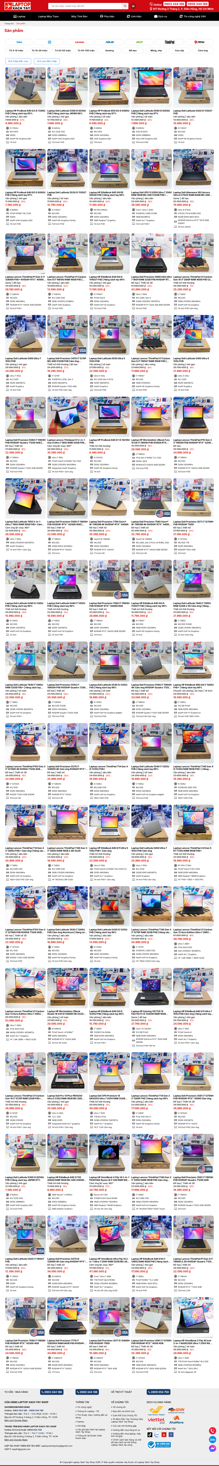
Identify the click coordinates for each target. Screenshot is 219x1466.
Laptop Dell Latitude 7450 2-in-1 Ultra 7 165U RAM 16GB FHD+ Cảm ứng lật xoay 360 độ (23, 523)
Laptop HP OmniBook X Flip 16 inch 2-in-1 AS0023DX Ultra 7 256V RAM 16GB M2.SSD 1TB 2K (192, 1342)
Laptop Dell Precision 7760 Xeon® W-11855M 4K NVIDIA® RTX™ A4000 (108, 523)
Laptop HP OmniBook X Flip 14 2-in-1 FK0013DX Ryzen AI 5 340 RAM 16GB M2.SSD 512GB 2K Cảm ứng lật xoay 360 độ (109, 1178)
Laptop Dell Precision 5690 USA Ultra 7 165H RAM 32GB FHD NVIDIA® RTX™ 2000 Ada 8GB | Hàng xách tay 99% (151, 278)
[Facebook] (171, 1434)
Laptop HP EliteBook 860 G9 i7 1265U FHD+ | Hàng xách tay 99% (193, 686)
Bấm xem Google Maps (16, 1420)
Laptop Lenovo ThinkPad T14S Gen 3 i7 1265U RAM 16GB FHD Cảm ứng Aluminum (151, 1178)
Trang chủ (9, 23)
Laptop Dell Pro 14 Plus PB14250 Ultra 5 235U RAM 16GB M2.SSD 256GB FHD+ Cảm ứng (64, 1097)
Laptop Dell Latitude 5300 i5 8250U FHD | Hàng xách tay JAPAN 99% (66, 112)
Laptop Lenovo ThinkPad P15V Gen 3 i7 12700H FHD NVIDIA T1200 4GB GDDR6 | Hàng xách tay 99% (25, 931)
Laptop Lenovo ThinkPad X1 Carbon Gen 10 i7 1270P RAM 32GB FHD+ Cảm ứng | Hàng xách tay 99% (24, 1097)
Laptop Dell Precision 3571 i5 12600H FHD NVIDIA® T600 (109, 1342)
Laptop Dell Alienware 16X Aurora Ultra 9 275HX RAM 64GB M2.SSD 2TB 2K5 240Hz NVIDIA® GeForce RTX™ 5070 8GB (191, 194)
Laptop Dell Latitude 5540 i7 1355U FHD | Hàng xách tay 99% (150, 767)
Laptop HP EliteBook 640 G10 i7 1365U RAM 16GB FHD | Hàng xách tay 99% (149, 1260)
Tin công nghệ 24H (195, 16)
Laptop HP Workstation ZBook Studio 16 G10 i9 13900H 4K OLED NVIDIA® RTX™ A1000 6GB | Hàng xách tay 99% (65, 1012)
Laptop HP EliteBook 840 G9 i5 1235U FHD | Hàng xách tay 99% (106, 1012)
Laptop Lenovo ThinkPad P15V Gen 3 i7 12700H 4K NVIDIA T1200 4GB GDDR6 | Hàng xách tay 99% (25, 768)
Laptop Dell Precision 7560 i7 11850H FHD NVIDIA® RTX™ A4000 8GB (109, 604)
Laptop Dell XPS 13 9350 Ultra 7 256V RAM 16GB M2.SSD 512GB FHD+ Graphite (151, 194)
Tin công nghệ (84, 1407)
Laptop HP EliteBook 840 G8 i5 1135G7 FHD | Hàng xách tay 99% (149, 604)
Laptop (21, 16)
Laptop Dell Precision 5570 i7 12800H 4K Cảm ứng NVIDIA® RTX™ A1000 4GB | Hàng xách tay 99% (66, 768)
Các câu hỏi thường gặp (125, 1426)
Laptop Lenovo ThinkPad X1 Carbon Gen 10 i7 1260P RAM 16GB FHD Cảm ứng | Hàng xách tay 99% (192, 278)
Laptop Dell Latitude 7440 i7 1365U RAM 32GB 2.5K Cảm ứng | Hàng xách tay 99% (192, 604)
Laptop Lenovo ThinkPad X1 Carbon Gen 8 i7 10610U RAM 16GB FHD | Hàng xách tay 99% (66, 278)
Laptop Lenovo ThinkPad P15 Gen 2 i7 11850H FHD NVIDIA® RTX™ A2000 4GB (192, 441)
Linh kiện (136, 16)
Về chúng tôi (119, 1407)
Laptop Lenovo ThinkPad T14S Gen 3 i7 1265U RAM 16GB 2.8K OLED (67, 849)
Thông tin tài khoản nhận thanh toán (89, 1436)
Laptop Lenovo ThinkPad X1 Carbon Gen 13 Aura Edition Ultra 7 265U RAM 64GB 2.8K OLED (24, 1012)
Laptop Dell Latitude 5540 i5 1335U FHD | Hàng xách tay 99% (108, 686)
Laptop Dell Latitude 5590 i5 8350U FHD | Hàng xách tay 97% (150, 112)
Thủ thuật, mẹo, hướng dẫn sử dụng (91, 1416)
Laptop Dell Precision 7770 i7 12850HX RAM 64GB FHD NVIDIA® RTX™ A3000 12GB (65, 1342)
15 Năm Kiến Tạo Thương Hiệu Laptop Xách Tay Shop (127, 1420)
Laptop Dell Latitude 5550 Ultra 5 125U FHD (107, 359)
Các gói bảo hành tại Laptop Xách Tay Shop (90, 1430)
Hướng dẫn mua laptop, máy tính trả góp (126, 1435)
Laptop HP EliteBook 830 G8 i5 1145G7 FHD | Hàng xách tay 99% (107, 278)
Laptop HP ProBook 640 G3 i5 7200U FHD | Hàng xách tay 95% (25, 112)
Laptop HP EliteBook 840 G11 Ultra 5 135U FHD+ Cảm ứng (108, 849)
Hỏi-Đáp (81, 1426)
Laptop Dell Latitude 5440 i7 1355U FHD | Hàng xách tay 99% (66, 604)
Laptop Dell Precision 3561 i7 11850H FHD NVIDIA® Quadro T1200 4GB (193, 1178)
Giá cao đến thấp (47, 61)
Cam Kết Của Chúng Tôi (125, 1415)
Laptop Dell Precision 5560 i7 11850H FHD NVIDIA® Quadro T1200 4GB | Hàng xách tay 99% (25, 441)
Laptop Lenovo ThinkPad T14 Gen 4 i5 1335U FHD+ (108, 767)
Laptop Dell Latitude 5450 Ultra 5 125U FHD (191, 359)
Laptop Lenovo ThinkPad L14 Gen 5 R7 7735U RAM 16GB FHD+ (192, 849)
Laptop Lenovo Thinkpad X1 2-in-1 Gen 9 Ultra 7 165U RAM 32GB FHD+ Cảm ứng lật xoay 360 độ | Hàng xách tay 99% (67, 441)
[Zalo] (157, 1434)
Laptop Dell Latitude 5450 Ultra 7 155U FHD (23, 359)
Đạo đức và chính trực (124, 1411)
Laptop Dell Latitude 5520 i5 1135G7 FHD (66, 193)
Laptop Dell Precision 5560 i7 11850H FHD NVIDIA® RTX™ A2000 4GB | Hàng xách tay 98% (67, 523)
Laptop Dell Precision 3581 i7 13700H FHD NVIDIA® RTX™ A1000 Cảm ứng (193, 1097)
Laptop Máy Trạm (48, 16)
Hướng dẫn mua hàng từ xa (126, 1430)
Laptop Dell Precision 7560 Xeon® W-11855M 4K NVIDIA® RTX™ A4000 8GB (150, 523)
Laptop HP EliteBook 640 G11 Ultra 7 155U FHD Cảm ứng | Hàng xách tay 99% (192, 1012)
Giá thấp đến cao (18, 61)
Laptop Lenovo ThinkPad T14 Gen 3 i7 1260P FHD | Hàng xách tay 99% (150, 1097)
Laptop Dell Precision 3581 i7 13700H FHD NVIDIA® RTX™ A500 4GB (151, 1342)
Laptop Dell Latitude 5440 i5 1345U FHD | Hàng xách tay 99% (24, 604)
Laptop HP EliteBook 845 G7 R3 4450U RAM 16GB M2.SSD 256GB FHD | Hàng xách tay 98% (65, 1178)
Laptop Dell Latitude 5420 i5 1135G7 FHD (192, 112)
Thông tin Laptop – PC (88, 1411)
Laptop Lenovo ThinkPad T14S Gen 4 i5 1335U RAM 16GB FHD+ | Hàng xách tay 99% (193, 768)
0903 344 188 (174, 4)
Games (80, 1421)
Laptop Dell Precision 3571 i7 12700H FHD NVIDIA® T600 (193, 523)
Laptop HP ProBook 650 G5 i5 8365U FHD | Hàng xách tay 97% (109, 112)
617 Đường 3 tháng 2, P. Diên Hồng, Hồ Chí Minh (183, 8)
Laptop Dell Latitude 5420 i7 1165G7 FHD (24, 1260)
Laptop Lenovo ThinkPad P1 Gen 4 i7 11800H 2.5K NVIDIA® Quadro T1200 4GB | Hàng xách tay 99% (193, 1260)
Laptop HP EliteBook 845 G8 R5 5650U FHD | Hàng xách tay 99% (106, 193)
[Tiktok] (149, 1434)
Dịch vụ (162, 16)
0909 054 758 (159, 1392)
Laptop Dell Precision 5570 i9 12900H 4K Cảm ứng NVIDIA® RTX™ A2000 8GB (66, 1260)
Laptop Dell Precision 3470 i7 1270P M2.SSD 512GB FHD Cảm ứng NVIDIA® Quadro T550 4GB (66, 360)
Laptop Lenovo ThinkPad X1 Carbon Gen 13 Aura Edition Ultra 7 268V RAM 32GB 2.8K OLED (192, 931)
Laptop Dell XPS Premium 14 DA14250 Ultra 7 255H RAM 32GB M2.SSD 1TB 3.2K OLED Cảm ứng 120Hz (107, 1097)
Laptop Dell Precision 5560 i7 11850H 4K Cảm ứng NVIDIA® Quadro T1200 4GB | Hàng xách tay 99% (151, 686)
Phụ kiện (109, 16)
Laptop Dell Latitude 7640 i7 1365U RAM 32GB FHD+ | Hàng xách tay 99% (24, 686)
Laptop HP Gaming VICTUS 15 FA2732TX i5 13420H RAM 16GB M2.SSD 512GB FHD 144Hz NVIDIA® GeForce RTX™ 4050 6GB (150, 1012)
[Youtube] (164, 1434)
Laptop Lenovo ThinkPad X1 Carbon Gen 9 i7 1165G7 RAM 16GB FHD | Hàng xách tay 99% (150, 360)
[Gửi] (125, 6)
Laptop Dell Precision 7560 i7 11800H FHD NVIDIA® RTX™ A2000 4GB (25, 1342)
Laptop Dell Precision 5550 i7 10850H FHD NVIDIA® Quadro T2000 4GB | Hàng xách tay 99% (67, 686)
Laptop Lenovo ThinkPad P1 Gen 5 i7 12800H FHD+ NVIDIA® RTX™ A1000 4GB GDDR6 (25, 278)
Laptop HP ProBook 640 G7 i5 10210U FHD (109, 441)
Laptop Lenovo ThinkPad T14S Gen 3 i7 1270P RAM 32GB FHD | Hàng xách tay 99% (151, 931)
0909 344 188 (198, 4)
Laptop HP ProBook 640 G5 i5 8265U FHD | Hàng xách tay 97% (25, 193)
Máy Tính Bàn (79, 16)
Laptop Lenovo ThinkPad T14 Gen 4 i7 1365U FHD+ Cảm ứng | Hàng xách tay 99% (25, 849)
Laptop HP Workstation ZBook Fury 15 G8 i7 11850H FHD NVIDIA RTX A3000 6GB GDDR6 (150, 441)
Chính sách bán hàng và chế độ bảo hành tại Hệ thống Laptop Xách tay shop (126, 1442)
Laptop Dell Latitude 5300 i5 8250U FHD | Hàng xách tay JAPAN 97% (24, 1178)
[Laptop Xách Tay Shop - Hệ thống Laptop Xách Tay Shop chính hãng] (17, 6)
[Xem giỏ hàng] (133, 6)
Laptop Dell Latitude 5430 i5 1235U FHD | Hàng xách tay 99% (108, 931)
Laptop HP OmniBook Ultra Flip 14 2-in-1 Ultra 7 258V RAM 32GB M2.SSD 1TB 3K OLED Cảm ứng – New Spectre (109, 1260)
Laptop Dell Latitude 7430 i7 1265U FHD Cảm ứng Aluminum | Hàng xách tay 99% (67, 931)
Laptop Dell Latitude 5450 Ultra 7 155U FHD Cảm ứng (149, 849)
